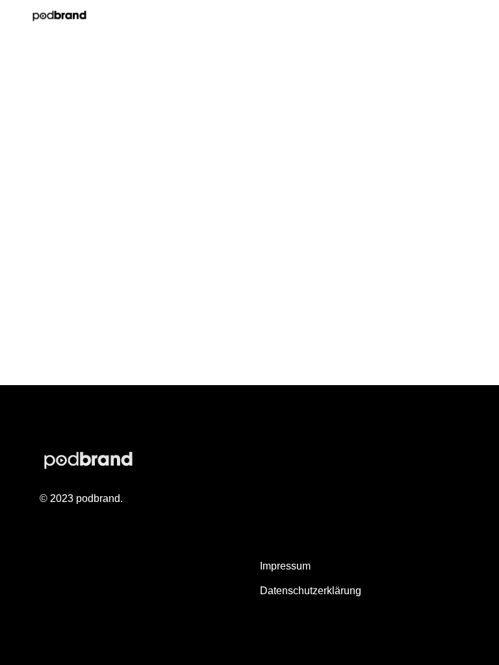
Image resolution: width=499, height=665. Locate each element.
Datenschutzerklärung (310, 590)
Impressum (285, 565)
